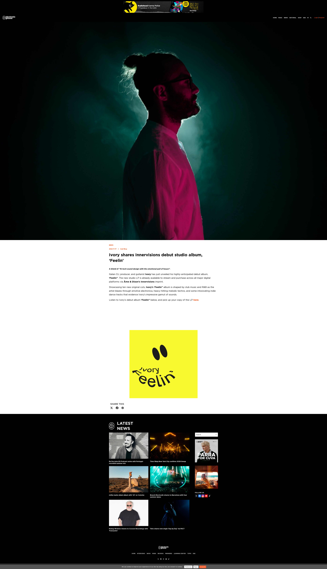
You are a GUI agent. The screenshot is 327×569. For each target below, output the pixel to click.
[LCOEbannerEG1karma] (163, 12)
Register (321, 17)
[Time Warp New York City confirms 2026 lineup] (169, 445)
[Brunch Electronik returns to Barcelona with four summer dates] (169, 479)
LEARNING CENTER (180, 553)
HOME (133, 553)
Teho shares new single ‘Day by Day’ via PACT (167, 529)
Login (316, 17)
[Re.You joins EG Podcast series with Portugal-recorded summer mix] (128, 445)
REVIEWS (161, 553)
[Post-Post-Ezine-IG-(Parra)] (206, 462)
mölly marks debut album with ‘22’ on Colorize (126, 495)
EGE (194, 553)
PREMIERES (168, 553)
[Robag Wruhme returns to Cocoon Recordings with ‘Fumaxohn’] (128, 513)
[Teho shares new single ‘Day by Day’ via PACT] (169, 513)
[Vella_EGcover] (206, 488)
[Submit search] (216, 434)
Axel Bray (123, 249)
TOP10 (189, 553)
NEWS (111, 245)
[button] (310, 17)
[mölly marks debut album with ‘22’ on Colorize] (128, 479)
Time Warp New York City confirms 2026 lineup (168, 461)
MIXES (154, 553)
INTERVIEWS (141, 553)
